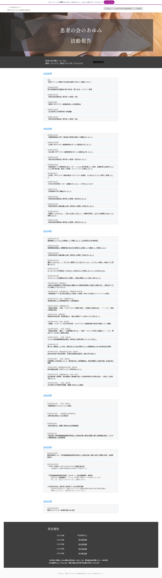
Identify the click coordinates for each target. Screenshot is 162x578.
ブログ (54, 468)
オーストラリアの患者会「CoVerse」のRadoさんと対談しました (70, 271)
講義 (69, 385)
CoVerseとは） (100, 271)
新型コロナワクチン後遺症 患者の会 (18, 10)
